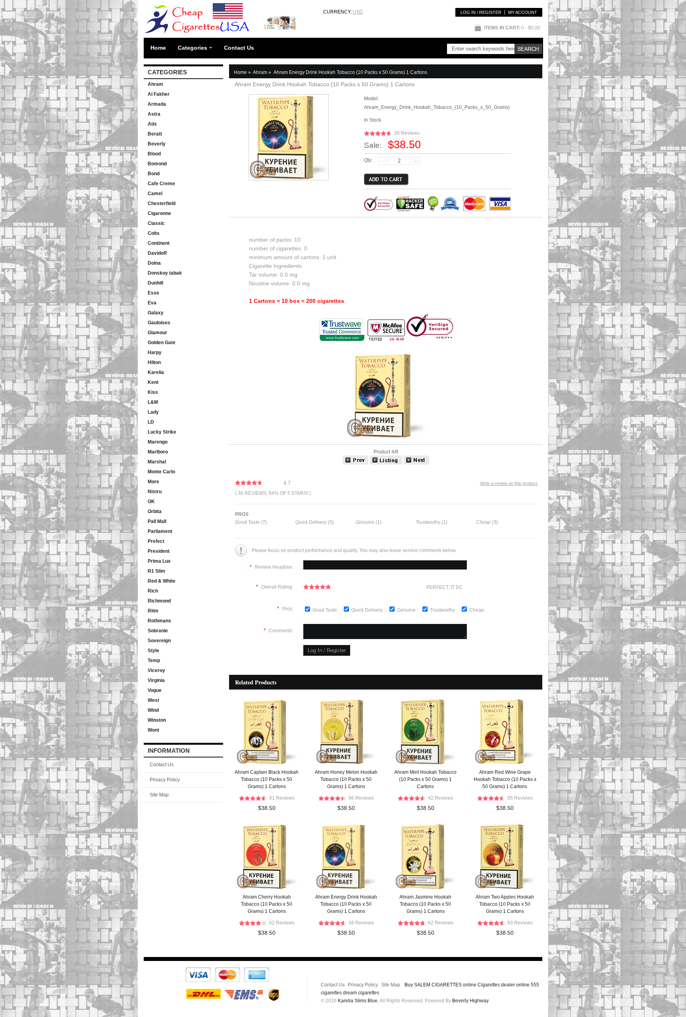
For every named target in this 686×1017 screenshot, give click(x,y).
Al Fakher (159, 94)
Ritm (153, 611)
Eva (152, 303)
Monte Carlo (161, 472)
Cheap (476, 610)
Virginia (156, 680)
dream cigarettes (361, 993)
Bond (154, 173)
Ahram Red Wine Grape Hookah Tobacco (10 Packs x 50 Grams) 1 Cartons (505, 779)
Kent (153, 382)
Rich (153, 591)
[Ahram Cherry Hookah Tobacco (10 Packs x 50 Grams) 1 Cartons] (355, 463)
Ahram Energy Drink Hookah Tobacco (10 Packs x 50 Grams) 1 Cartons (346, 904)
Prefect (156, 541)
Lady (153, 412)
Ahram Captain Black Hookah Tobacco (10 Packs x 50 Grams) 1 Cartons (267, 779)
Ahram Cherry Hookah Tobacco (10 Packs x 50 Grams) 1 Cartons (266, 904)
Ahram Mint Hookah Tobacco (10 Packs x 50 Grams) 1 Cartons (425, 779)
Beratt (155, 134)
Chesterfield (161, 203)
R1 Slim (156, 571)
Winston (157, 720)
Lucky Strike (162, 432)
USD (358, 12)
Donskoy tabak (165, 273)
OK (151, 501)
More (153, 481)
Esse (153, 293)
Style (153, 650)
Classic (156, 223)
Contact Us (239, 48)
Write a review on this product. (509, 483)
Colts (154, 233)
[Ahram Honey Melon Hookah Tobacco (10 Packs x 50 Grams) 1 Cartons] (416, 463)
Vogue (155, 690)
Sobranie (158, 630)
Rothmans (159, 621)
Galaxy (156, 313)
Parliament (160, 531)
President (159, 551)
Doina (154, 263)
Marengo (158, 442)
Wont (153, 730)
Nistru (155, 491)
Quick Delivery (367, 610)
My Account (522, 12)
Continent (159, 243)
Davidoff (157, 253)
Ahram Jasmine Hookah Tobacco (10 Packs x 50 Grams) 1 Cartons (425, 904)
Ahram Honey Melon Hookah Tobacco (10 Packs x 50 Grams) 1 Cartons (346, 779)
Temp (154, 660)
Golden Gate (161, 342)
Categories (192, 48)
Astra (154, 114)
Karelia (156, 372)
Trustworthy (443, 610)
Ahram (155, 84)
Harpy (155, 352)
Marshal (157, 462)
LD (151, 422)
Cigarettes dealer (496, 985)
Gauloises (159, 322)
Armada (157, 104)
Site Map (159, 795)
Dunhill (155, 283)
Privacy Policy (165, 780)
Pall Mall (157, 521)
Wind (153, 710)
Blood (154, 154)
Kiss (153, 392)
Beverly (157, 144)
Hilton (154, 362)
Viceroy (156, 670)
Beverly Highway (470, 1000)
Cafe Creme (161, 183)
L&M (153, 402)
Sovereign (159, 640)
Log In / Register (481, 12)
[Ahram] (386, 463)
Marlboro (158, 452)
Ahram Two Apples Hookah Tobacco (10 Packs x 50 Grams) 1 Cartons (505, 904)
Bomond (157, 164)
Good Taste (325, 610)
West (153, 700)
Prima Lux (159, 561)
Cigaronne (159, 213)
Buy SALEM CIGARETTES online (440, 985)
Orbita (155, 511)
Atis (152, 124)
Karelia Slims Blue (358, 1000)
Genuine (407, 610)
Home (158, 48)
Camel (155, 193)
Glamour (157, 332)
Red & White (161, 581)
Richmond (159, 601)
